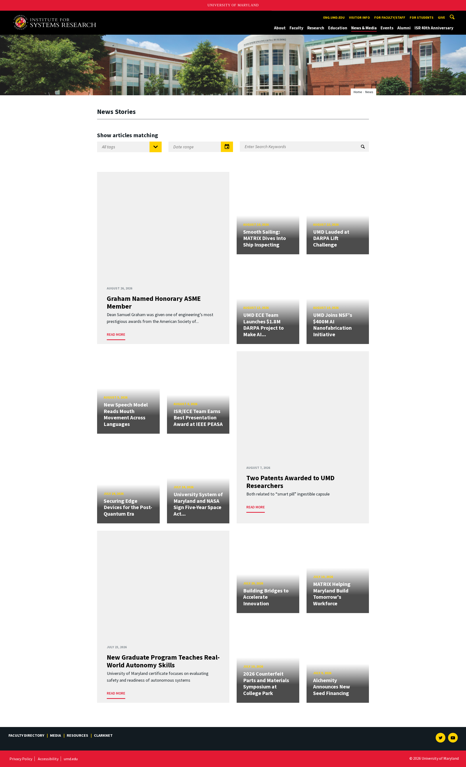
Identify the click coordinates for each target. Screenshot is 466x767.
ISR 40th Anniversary (434, 28)
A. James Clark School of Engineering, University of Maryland (56, 15)
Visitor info (359, 17)
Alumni (404, 28)
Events (387, 28)
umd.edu (71, 758)
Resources (77, 735)
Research (315, 28)
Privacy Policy (20, 758)
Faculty (296, 28)
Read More (116, 334)
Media (55, 735)
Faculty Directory (26, 735)
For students (421, 17)
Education (337, 28)
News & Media (364, 28)
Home (358, 92)
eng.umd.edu (334, 17)
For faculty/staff (389, 17)
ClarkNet (103, 735)
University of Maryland (233, 5)
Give (441, 17)
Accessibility (48, 758)
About (280, 28)
